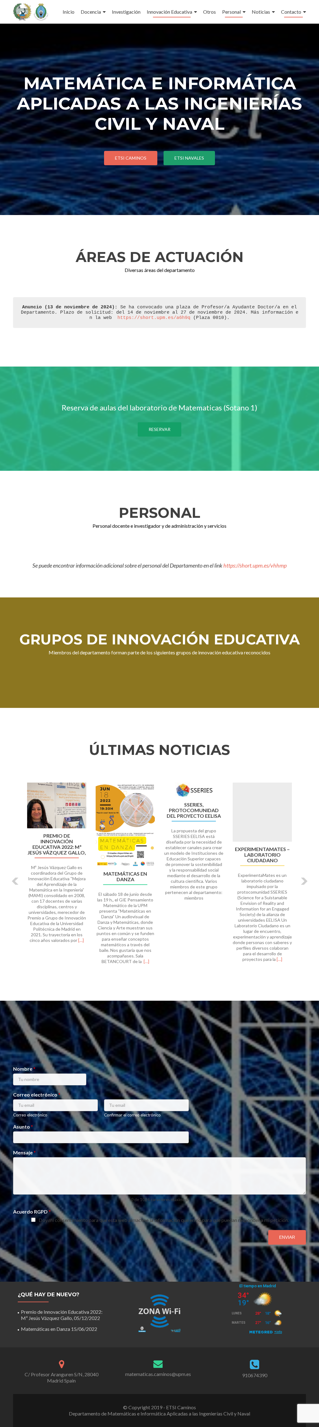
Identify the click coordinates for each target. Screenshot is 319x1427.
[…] (81, 940)
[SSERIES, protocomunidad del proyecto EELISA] (193, 790)
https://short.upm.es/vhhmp (255, 565)
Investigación (126, 12)
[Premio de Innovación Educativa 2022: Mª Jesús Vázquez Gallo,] (56, 805)
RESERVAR (159, 429)
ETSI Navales (189, 158)
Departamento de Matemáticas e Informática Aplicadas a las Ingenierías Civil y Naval (159, 1413)
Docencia (91, 12)
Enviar (287, 1237)
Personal (231, 12)
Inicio (68, 12)
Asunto (23, 1127)
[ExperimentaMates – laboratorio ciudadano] (262, 812)
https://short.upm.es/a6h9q (153, 317)
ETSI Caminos (130, 158)
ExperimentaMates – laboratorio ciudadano (262, 854)
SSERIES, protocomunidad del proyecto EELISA (194, 810)
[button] (15, 881)
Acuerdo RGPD (32, 1211)
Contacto (291, 12)
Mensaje (24, 1152)
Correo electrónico (36, 1094)
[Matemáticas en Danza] (125, 824)
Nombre (24, 1069)
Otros (209, 12)
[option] (159, 877)
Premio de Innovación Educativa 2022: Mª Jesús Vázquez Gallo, (56, 844)
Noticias (261, 12)
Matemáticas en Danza (125, 876)
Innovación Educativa (169, 12)
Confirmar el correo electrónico (132, 1114)
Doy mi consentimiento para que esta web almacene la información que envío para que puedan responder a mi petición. (164, 1220)
